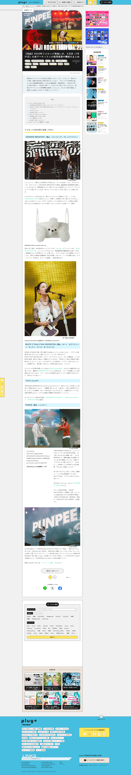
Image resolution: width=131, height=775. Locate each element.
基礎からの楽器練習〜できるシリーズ (50, 747)
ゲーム (73, 633)
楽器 (34, 616)
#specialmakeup (32, 460)
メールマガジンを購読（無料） (96, 760)
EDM (61, 628)
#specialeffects (37, 458)
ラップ (44, 630)
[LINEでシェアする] (45, 588)
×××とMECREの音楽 (48, 728)
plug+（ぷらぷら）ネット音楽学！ (29, 731)
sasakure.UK (50, 616)
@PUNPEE (39, 453)
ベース (66, 625)
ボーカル (46, 625)
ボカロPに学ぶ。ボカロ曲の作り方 (102, 103)
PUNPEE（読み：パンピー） (37, 112)
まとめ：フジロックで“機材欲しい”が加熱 (38, 122)
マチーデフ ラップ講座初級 (28, 750)
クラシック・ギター (31, 630)
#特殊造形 (46, 458)
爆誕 (29, 618)
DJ (49, 628)
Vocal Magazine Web (46, 762)
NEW (67, 577)
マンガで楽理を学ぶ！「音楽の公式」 (102, 92)
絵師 (68, 633)
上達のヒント (81, 2)
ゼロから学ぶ (52, 2)
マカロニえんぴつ (34, 110)
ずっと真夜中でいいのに (36, 118)
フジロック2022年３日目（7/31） (37, 103)
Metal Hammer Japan (47, 767)
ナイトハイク (45, 618)
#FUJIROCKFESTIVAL (41, 456)
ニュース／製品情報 (40, 750)
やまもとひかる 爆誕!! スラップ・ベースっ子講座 (102, 59)
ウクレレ (67, 628)
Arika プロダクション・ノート (57, 737)
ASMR (74, 630)
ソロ (28, 625)
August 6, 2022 (42, 466)
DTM (45, 628)
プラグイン (58, 616)
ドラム (72, 625)
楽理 (72, 616)
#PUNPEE (30, 456)
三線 (39, 630)
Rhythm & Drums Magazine (29, 765)
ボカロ (29, 616)
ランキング (66, 616)
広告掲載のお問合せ (83, 765)
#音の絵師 (24, 737)
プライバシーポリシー (93, 765)
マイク (35, 633)
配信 (50, 630)
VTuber (29, 633)
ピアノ (39, 625)
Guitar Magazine (26, 762)
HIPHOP (55, 628)
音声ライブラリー (60, 633)
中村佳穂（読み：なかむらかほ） (38, 116)
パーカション (38, 628)
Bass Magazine (25, 764)
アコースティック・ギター (59, 630)
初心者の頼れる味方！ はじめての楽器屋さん (102, 126)
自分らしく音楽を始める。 (34, 2)
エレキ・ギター (41, 616)
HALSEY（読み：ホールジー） (37, 120)
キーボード (30, 628)
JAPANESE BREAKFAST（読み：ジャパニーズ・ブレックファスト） (47, 105)
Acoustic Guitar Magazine (48, 764)
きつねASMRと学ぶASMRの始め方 (102, 69)
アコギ (52, 625)
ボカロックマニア (36, 618)
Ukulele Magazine (46, 765)
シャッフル (40, 613)
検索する (52, 637)
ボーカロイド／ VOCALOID (62, 728)
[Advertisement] (65, 653)
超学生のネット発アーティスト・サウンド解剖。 (102, 81)
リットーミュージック (103, 765)
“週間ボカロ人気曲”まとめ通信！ (58, 731)
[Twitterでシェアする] (52, 588)
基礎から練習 (66, 2)
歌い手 (46, 633)
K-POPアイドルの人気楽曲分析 (64, 734)
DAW (41, 633)
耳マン (61, 762)
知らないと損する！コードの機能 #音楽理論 (31, 728)
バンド (33, 625)
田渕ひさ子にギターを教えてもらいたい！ (30, 747)
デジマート (62, 764)
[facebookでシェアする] (60, 588)
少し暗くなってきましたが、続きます (37, 114)
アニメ (52, 633)
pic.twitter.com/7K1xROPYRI (37, 463)
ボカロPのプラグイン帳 (43, 731)
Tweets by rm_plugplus (94, 47)
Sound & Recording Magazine (29, 767)
